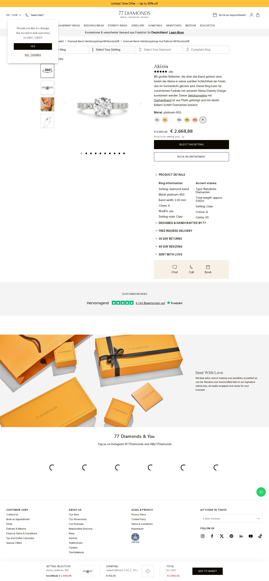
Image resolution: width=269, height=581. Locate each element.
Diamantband (163, 100)
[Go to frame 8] (114, 153)
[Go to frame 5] (100, 153)
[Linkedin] (241, 536)
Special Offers (14, 543)
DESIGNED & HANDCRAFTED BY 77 (182, 223)
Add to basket (207, 571)
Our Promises (76, 524)
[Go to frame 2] (86, 153)
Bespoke (191, 25)
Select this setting (191, 144)
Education (207, 25)
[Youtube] (250, 536)
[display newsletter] (257, 518)
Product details (172, 174)
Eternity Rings (117, 25)
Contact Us (12, 514)
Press (71, 533)
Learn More (176, 32)
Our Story (74, 514)
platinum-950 (176, 194)
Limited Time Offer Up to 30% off (134, 3)
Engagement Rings (67, 25)
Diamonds (155, 25)
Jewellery (138, 25)
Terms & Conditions (142, 524)
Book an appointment (191, 157)
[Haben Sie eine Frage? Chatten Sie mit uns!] (261, 492)
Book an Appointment (17, 519)
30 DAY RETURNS (170, 238)
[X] (221, 536)
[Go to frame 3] (91, 153)
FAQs (9, 524)
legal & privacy (142, 510)
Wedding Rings (94, 25)
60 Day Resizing (171, 246)
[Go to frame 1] (81, 153)
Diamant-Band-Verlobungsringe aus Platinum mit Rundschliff (156, 41)
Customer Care (17, 510)
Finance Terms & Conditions (21, 533)
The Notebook (76, 552)
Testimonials (75, 543)
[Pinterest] (231, 536)
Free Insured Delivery (175, 230)
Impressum (137, 529)
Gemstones (174, 25)
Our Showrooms (78, 519)
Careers (73, 548)
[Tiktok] (260, 536)
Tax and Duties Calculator (20, 538)
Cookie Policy (138, 519)
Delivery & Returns (16, 529)
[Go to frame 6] (105, 153)
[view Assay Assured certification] (135, 538)
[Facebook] (212, 536)
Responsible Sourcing (80, 529)
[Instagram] (202, 536)
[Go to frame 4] (95, 153)
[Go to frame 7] (110, 153)
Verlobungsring (197, 95)
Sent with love (170, 254)
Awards (73, 538)
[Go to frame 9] (119, 153)
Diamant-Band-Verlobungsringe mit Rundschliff (93, 41)
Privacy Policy (138, 514)
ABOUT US (75, 510)
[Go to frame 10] (124, 153)
